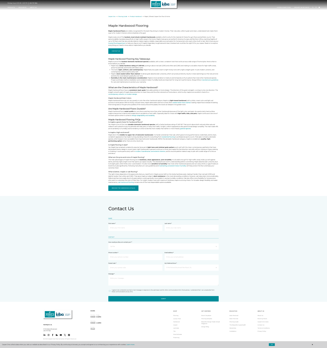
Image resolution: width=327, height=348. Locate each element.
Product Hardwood (136, 16)
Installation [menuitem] (232, 331)
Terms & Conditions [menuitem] (264, 328)
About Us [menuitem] (260, 315)
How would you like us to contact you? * (120, 242)
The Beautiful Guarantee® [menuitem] (237, 325)
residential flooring (168, 137)
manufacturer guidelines (209, 80)
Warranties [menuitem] (232, 328)
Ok (272, 344)
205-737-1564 (33, 3)
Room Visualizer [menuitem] (206, 315)
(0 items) (319, 7)
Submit (163, 298)
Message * (111, 273)
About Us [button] (33, 7)
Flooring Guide (122, 16)
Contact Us (116, 51)
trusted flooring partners (116, 43)
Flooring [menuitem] (175, 315)
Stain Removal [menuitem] (233, 315)
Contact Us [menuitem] (261, 325)
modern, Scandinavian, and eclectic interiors (150, 151)
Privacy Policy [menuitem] (262, 331)
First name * (112, 223)
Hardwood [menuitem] (176, 322)
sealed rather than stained (182, 102)
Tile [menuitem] (174, 331)
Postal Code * (112, 263)
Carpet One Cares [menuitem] (263, 322)
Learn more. (130, 344)
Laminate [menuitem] (176, 328)
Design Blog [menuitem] (205, 327)
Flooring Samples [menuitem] (206, 318)
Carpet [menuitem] (175, 325)
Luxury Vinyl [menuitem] (177, 318)
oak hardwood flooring (126, 182)
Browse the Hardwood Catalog (123, 188)
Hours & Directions (284, 7)
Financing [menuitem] (176, 337)
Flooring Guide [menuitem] (233, 322)
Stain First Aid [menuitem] (233, 318)
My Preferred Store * (171, 263)
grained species (185, 128)
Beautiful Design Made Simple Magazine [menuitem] (210, 322)
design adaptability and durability (143, 115)
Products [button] (11, 7)
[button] (312, 7)
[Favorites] (316, 7)
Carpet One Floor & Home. (56, 339)
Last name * (168, 223)
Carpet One (111, 16)
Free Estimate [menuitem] (177, 334)
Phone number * (113, 252)
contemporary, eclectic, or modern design (122, 94)
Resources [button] (22, 7)
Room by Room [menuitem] (262, 318)
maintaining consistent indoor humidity (172, 166)
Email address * (169, 252)
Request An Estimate (301, 7)
